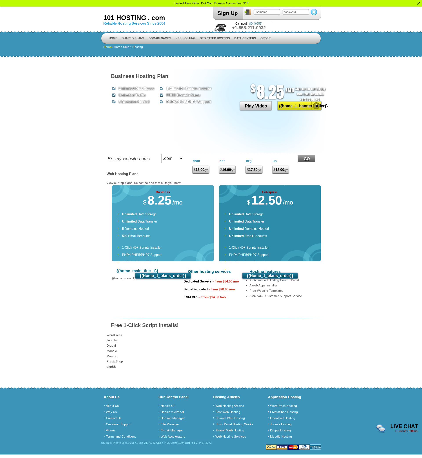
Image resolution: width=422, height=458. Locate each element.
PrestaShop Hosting (284, 412)
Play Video (256, 105)
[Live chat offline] (397, 428)
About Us (112, 405)
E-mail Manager (172, 430)
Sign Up (228, 13)
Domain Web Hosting (230, 418)
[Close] (418, 3)
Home (113, 38)
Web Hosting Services (230, 436)
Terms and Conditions (121, 436)
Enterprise (270, 192)
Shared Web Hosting (229, 430)
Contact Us (113, 418)
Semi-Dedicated (196, 289)
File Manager (170, 424)
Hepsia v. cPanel (172, 412)
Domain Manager (173, 418)
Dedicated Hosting (215, 38)
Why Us (111, 412)
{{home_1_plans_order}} (163, 275)
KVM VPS (191, 297)
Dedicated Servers (198, 281)
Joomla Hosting (281, 424)
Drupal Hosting (280, 430)
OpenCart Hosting (282, 418)
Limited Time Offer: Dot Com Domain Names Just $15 (211, 3)
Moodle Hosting (281, 436)
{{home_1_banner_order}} (300, 106)
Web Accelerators (173, 436)
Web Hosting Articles (229, 405)
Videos (110, 430)
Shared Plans (133, 38)
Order (265, 38)
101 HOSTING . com (134, 17)
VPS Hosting (185, 38)
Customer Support (118, 424)
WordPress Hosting (283, 405)
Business (163, 192)
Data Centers (245, 38)
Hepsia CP (168, 405)
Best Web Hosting (227, 412)
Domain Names (160, 38)
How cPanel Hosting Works (234, 424)
